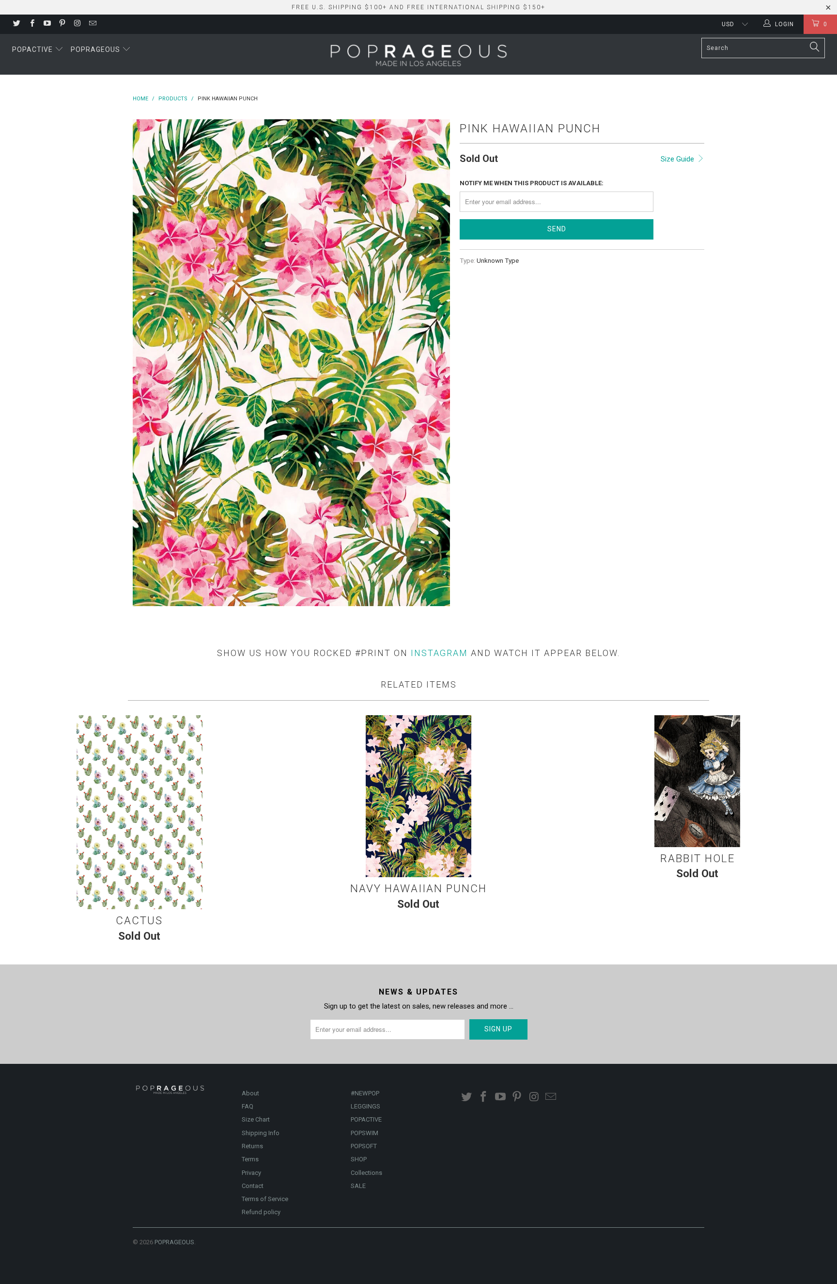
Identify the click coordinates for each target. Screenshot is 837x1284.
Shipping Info (260, 1133)
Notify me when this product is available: (532, 183)
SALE (358, 1185)
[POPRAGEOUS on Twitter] (16, 24)
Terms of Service (265, 1199)
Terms (250, 1159)
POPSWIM (364, 1133)
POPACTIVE (366, 1119)
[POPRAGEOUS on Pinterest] (62, 24)
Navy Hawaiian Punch (418, 796)
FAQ (247, 1106)
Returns (252, 1146)
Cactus (139, 812)
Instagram (439, 653)
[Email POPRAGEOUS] (92, 24)
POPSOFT (364, 1146)
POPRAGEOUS (174, 1242)
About (250, 1093)
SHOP (359, 1159)
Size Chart (256, 1119)
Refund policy (261, 1212)
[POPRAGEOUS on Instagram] (77, 24)
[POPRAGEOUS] (418, 54)
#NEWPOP (365, 1093)
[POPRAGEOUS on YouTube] (47, 24)
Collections (366, 1172)
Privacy (251, 1172)
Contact (253, 1185)
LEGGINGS (365, 1106)
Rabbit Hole (697, 781)
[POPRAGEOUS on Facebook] (31, 24)
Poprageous (96, 49)
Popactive (33, 49)
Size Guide (678, 159)
